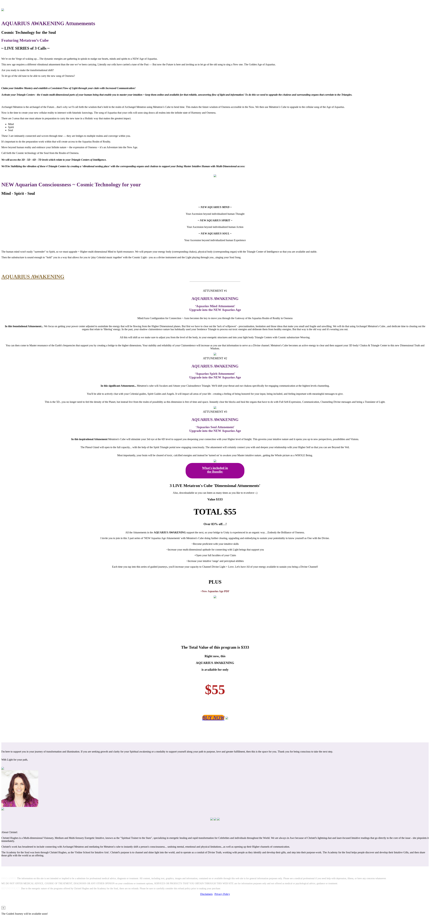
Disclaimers (206, 894)
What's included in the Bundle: (215, 469)
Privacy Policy (222, 894)
